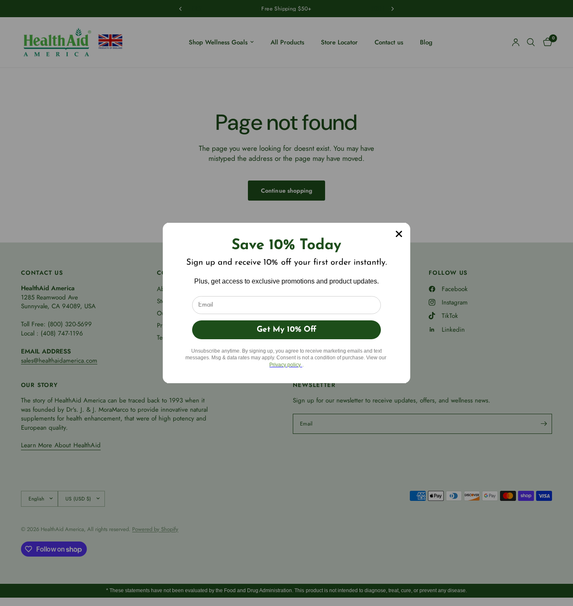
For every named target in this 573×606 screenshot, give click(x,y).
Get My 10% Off (286, 330)
